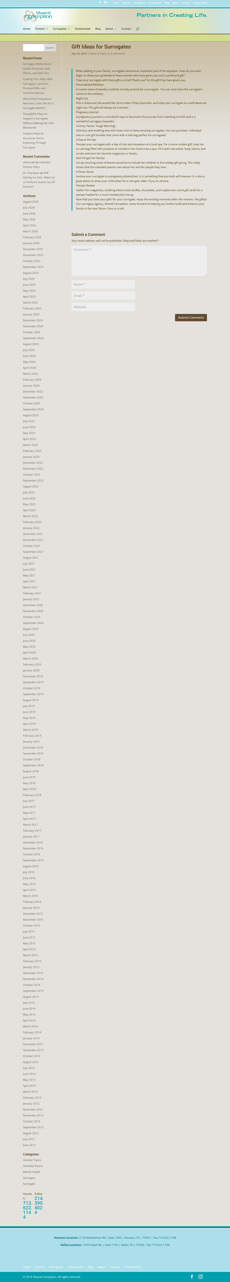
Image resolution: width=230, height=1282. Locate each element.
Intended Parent (33, 1166)
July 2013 (29, 1068)
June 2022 (29, 498)
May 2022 (29, 504)
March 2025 (30, 302)
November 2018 (33, 753)
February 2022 (32, 522)
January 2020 (31, 670)
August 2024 (31, 344)
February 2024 (32, 379)
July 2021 (29, 563)
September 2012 (33, 1127)
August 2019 (31, 700)
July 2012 (29, 1139)
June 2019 (29, 712)
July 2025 (29, 278)
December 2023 (33, 391)
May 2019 (29, 718)
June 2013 (29, 1074)
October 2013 (31, 1056)
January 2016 (31, 907)
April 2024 (29, 367)
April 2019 (29, 724)
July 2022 (29, 492)
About (175, 3)
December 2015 (33, 913)
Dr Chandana (31, 173)
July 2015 (29, 931)
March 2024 (30, 373)
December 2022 (33, 462)
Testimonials (155, 3)
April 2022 (29, 510)
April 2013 (29, 1085)
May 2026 (29, 219)
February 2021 (32, 593)
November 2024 (33, 326)
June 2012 (29, 1145)
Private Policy (200, 3)
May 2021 (29, 575)
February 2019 (32, 735)
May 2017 (29, 813)
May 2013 (29, 1080)
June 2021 (29, 569)
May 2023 (29, 433)
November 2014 (33, 979)
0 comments (118, 53)
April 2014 (29, 1020)
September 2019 (33, 694)
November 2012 (33, 1115)
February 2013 (32, 1097)
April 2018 (29, 789)
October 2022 (31, 474)
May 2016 (29, 884)
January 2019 (31, 741)
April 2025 (29, 296)
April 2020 (29, 652)
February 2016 (32, 902)
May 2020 (29, 646)
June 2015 (29, 937)
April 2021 (29, 581)
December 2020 (33, 605)
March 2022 (30, 516)
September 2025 (33, 267)
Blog (167, 3)
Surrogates (139, 3)
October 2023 (31, 403)
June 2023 (29, 427)
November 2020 (33, 611)
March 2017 (30, 824)
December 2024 (33, 320)
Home (116, 3)
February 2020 (32, 664)
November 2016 (33, 848)
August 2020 (31, 629)
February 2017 (32, 830)
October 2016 (31, 854)
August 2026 (31, 201)
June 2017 (29, 807)
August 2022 (31, 486)
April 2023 (29, 439)
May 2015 (29, 943)
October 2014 (31, 985)
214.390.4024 (39, 1205)
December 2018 (33, 747)
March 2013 (30, 1091)
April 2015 (29, 949)
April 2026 (29, 225)
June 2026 (29, 213)
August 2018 (31, 771)
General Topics (99, 53)
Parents (126, 3)
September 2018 (33, 765)
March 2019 (30, 729)
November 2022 (33, 468)
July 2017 (29, 801)
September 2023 (33, 409)
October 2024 (31, 332)
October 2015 (31, 925)
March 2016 (30, 896)
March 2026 (30, 231)
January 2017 (31, 836)
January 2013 (31, 1103)
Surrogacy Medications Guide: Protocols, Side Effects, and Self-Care (37, 68)
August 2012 (31, 1133)
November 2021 (33, 540)
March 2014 (30, 1026)
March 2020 (30, 658)
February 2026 (32, 237)
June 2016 (29, 878)
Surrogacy (29, 1178)
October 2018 (31, 759)
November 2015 (33, 919)
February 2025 (32, 308)
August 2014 (31, 996)
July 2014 (29, 1002)
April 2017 (29, 818)
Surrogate (29, 1183)
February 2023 (32, 451)
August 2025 (31, 273)
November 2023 (33, 397)
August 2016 (31, 866)
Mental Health (31, 1172)
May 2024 (29, 362)
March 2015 (30, 955)
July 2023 (29, 421)
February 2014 (32, 1032)
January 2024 (31, 385)
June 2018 (29, 777)
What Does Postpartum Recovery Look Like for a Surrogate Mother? (38, 103)
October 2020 (31, 617)
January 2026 (31, 243)
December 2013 (33, 1044)
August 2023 (31, 415)
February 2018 (32, 795)
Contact (186, 3)
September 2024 (33, 338)
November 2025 (33, 255)
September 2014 (33, 991)
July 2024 (29, 350)
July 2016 (29, 872)
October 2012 (31, 1121)
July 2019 (29, 706)
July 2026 (29, 207)
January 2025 (31, 314)
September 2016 (33, 860)
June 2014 (29, 1008)
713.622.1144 (27, 1210)
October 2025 (31, 261)
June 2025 (29, 284)
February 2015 (32, 961)
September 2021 (33, 551)
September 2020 (33, 623)
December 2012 (33, 1109)
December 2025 (33, 249)
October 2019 (31, 688)
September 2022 (33, 480)
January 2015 (31, 967)
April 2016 (29, 890)
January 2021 (31, 599)
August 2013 (31, 1062)
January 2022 (31, 528)
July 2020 (29, 635)
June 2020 (29, 640)
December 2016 (33, 842)
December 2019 (33, 676)
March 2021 (30, 587)
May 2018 (29, 783)
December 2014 (33, 973)
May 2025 (29, 290)
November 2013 (33, 1050)
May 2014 (29, 1014)
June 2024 (29, 356)
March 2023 (30, 445)
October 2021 (31, 546)
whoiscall (28, 162)
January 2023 (31, 456)
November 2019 (33, 682)
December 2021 (33, 534)
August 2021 (31, 557)
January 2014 (31, 1038)
